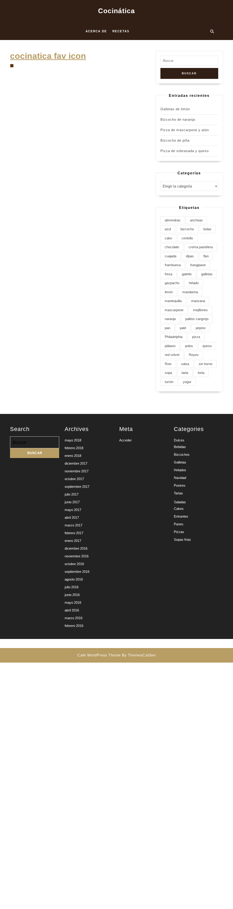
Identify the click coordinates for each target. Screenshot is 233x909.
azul (168, 229)
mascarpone (174, 310)
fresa (168, 274)
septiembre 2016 (77, 571)
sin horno (205, 364)
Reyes (194, 355)
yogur (187, 382)
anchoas (196, 220)
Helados (180, 470)
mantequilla (173, 301)
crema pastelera (201, 247)
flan (206, 256)
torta (201, 373)
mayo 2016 (73, 602)
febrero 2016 (74, 626)
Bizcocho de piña (175, 140)
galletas (207, 274)
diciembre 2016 (76, 548)
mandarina (190, 292)
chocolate (172, 247)
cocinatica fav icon (48, 56)
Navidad (180, 478)
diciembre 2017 (76, 463)
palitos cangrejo (196, 319)
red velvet (172, 355)
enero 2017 (73, 541)
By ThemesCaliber (139, 655)
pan (167, 328)
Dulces (179, 440)
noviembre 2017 (77, 471)
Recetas (120, 31)
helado (194, 283)
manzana (198, 301)
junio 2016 (72, 595)
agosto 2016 (74, 579)
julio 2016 (72, 587)
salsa (185, 364)
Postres (179, 485)
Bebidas (180, 447)
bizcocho (187, 229)
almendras (172, 220)
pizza (196, 337)
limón (169, 292)
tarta (185, 373)
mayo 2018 (73, 440)
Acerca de (96, 31)
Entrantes (181, 516)
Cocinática (116, 11)
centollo (187, 238)
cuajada (170, 256)
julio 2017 (72, 494)
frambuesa (173, 265)
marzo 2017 (73, 525)
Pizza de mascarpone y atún (184, 130)
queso (207, 346)
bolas (207, 229)
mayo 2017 (73, 510)
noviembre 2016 (77, 556)
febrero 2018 (74, 448)
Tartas (178, 493)
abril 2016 (72, 610)
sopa (168, 373)
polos (189, 346)
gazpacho (172, 283)
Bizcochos (182, 454)
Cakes (179, 509)
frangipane (198, 265)
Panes (178, 524)
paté (183, 328)
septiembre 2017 (77, 486)
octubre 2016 (74, 564)
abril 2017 (72, 517)
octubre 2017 (74, 479)
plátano (170, 346)
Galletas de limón (175, 109)
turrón (169, 382)
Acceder (125, 440)
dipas (190, 256)
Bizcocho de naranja (177, 119)
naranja (170, 319)
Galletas (180, 462)
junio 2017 (72, 502)
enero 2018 (73, 456)
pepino (200, 328)
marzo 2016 (73, 618)
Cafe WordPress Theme (99, 655)
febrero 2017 (74, 533)
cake (168, 238)
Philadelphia (173, 337)
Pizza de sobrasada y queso (184, 151)
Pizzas (179, 532)
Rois (168, 364)
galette (187, 274)
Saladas (180, 502)
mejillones (200, 310)
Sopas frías (182, 539)
